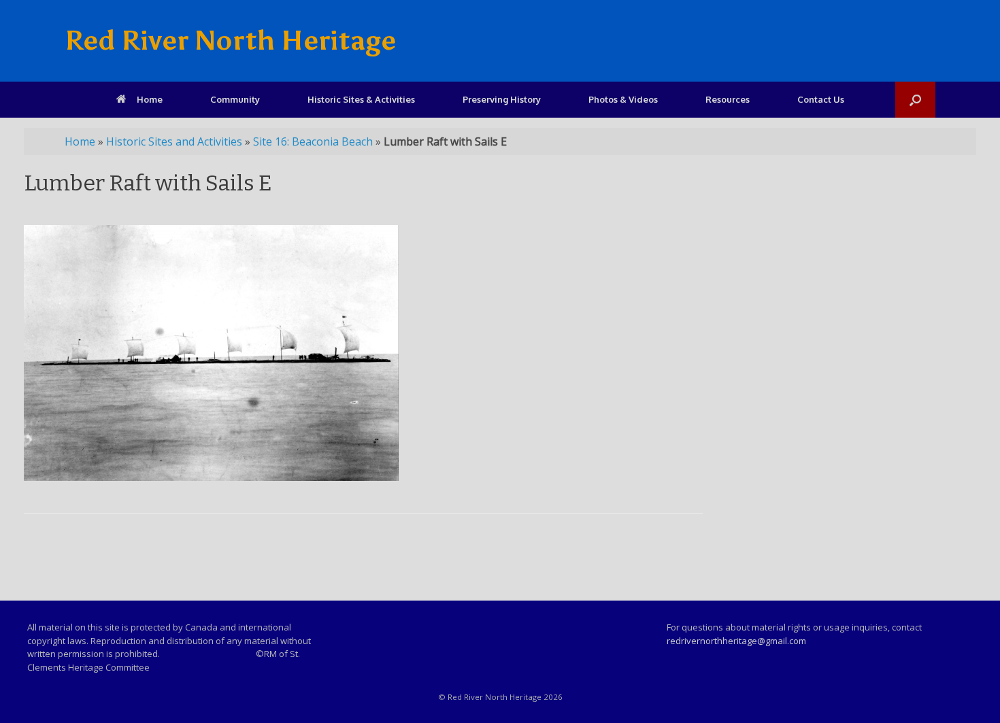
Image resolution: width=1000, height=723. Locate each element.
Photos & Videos (623, 99)
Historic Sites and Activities (174, 141)
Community (235, 99)
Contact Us (820, 99)
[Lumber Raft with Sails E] (211, 477)
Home (150, 99)
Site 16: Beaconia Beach (313, 141)
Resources (727, 99)
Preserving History (502, 99)
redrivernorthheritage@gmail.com (736, 641)
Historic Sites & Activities (361, 99)
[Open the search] (915, 100)
